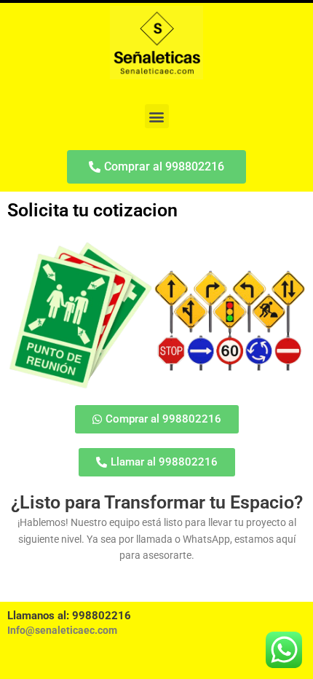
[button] (157, 116)
